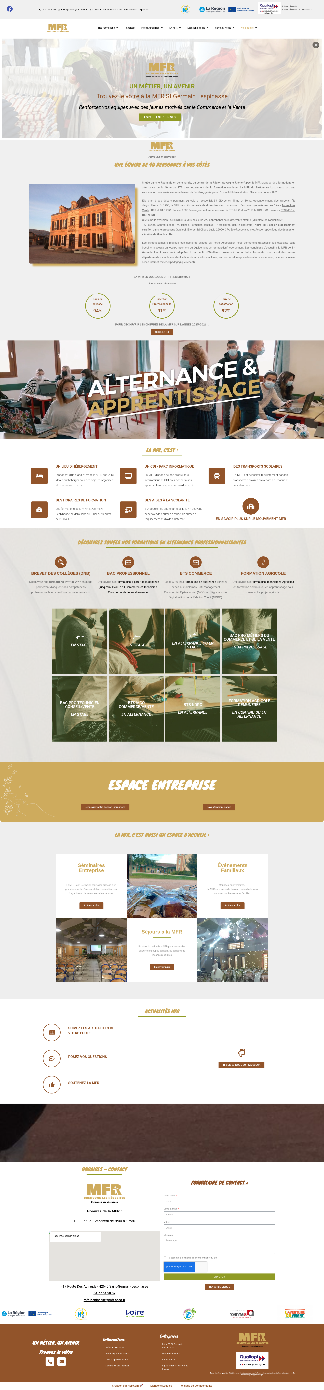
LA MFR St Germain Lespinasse (172, 1346)
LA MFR (173, 27)
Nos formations (106, 27)
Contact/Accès (223, 27)
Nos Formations (171, 1353)
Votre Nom (170, 1195)
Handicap (130, 27)
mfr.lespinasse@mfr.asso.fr (104, 1300)
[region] (162, 89)
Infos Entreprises (150, 27)
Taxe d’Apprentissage (116, 1359)
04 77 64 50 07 (104, 1293)
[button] (316, 45)
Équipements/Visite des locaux (175, 1367)
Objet (166, 1221)
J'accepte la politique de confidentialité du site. (193, 1257)
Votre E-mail (170, 1208)
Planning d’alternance (117, 1353)
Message (168, 1235)
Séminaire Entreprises (117, 1365)
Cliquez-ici (268, 13)
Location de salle (196, 27)
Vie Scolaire (168, 1359)
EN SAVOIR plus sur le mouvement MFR (251, 519)
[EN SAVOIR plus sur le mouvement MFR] (250, 506)
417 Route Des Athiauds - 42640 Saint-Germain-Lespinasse (104, 1286)
